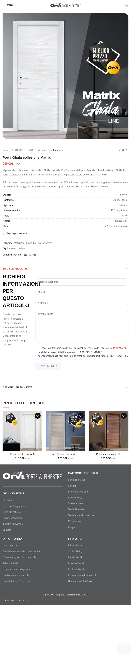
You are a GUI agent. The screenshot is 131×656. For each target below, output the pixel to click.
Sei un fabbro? (10, 563)
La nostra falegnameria (14, 506)
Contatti (7, 530)
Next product (126, 150)
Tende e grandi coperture (81, 515)
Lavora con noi (10, 546)
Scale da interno (76, 503)
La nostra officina (12, 512)
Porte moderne (43, 150)
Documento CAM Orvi (80, 581)
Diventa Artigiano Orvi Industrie (19, 557)
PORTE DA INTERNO (22, 150)
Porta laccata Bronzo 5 (22, 454)
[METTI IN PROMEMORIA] (38, 416)
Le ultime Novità (76, 569)
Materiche (58, 150)
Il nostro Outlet (76, 563)
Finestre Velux (75, 498)
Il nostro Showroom (13, 524)
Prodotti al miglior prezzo (39, 243)
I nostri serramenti (12, 518)
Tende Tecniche (76, 509)
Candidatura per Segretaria (17, 581)
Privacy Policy (75, 546)
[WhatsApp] (30, 255)
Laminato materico (17, 248)
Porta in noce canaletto (108, 454)
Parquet (72, 527)
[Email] (25, 255)
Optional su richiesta (17, 387)
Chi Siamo (8, 500)
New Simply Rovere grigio (65, 454)
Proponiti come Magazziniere (18, 569)
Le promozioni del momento (82, 575)
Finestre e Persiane (78, 492)
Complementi (75, 521)
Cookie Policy (75, 551)
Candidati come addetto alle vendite (21, 551)
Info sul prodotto (15, 268)
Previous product (120, 150)
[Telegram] (34, 255)
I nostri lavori (75, 557)
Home (6, 150)
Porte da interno (76, 480)
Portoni (72, 486)
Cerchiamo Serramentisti (16, 575)
